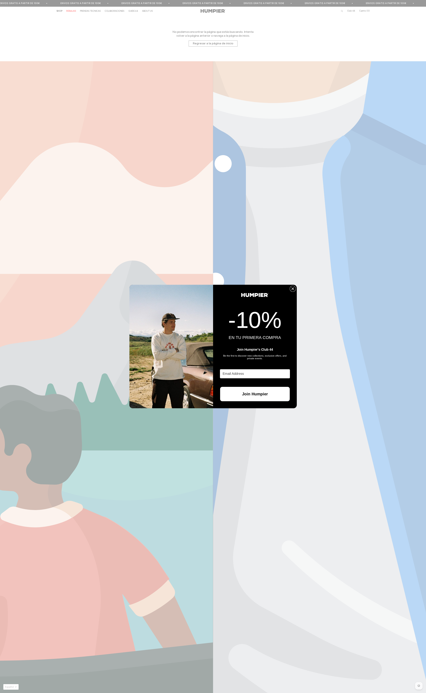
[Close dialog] (292, 288)
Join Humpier (255, 394)
